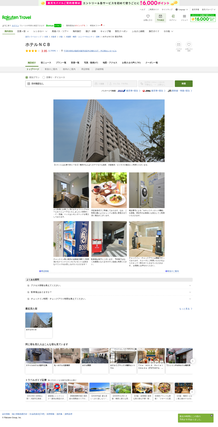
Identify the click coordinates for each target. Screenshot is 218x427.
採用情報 (50, 414)
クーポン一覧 (151, 63)
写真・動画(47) (91, 63)
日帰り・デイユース (55, 77)
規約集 (59, 414)
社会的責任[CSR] (37, 414)
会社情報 (6, 414)
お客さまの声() (131, 63)
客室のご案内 (51, 69)
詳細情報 (99, 69)
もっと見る (184, 309)
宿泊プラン (34, 77)
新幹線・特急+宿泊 (181, 91)
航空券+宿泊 (132, 91)
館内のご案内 (69, 69)
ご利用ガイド (153, 9)
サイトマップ (167, 9)
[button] (50, 314)
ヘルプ (142, 9)
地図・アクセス (110, 63)
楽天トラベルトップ (33, 37)
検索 (184, 83)
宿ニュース (46, 63)
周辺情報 (85, 69)
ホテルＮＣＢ (38, 44)
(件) (52, 51)
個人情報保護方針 (19, 414)
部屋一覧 (75, 63)
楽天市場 (195, 9)
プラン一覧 (61, 63)
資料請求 (68, 414)
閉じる (211, 415)
